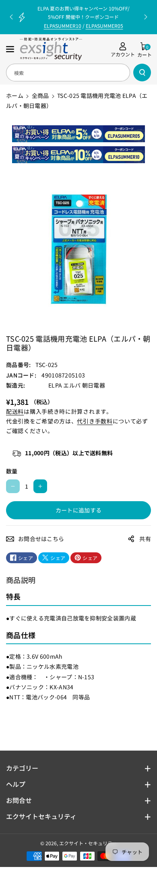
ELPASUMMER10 (62, 25)
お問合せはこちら (41, 539)
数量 (12, 471)
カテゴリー (22, 768)
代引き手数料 (94, 421)
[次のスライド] (145, 17)
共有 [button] (145, 539)
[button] (11, 49)
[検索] (142, 72)
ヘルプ (15, 784)
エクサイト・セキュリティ (88, 843)
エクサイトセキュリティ (41, 816)
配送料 (15, 411)
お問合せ (19, 800)
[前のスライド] (11, 17)
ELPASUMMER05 (104, 25)
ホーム (14, 95)
